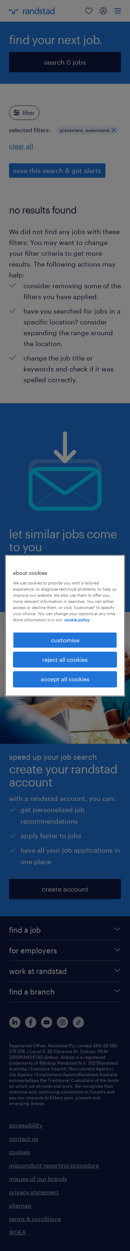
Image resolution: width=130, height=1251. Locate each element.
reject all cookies (65, 659)
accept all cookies (65, 679)
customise (65, 639)
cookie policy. (77, 619)
